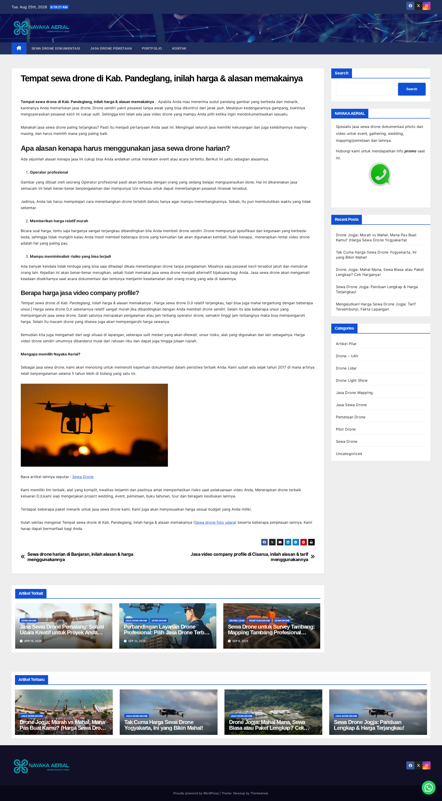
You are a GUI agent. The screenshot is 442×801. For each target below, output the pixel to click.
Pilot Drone (346, 429)
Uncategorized (349, 453)
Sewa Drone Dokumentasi (56, 48)
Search (342, 73)
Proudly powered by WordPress (196, 793)
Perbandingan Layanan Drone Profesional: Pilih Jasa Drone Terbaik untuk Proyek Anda (167, 632)
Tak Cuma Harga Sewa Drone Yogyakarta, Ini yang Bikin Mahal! (163, 725)
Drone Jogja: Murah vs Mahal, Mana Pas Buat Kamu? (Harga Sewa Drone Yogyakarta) (63, 728)
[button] (429, 788)
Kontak (179, 48)
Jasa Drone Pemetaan (111, 48)
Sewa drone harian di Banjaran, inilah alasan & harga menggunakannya (80, 557)
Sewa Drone (82, 476)
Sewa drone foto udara (215, 522)
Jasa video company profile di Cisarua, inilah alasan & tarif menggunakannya (249, 557)
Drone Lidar (237, 620)
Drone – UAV (347, 356)
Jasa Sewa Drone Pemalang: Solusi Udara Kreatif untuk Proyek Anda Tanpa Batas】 (62, 632)
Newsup (239, 793)
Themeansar (259, 793)
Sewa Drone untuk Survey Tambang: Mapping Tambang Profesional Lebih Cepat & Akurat (271, 632)
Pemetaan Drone (259, 620)
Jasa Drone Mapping (354, 392)
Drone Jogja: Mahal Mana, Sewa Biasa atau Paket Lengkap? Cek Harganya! (267, 728)
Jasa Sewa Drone (136, 620)
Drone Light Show (352, 380)
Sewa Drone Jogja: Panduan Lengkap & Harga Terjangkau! (369, 725)
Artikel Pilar (346, 343)
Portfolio (152, 48)
